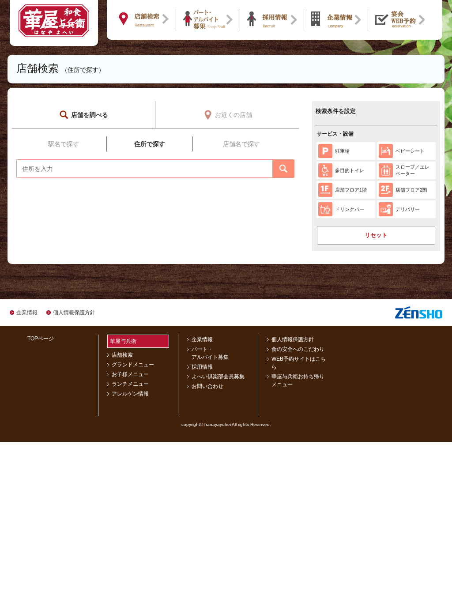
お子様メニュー (130, 374)
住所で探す (149, 143)
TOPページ (40, 338)
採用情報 (202, 367)
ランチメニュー (130, 384)
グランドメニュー (133, 365)
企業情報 (27, 312)
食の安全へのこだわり (297, 349)
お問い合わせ (207, 386)
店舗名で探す (241, 143)
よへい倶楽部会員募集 (218, 376)
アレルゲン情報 (130, 394)
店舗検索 (122, 355)
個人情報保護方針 (74, 312)
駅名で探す (63, 143)
